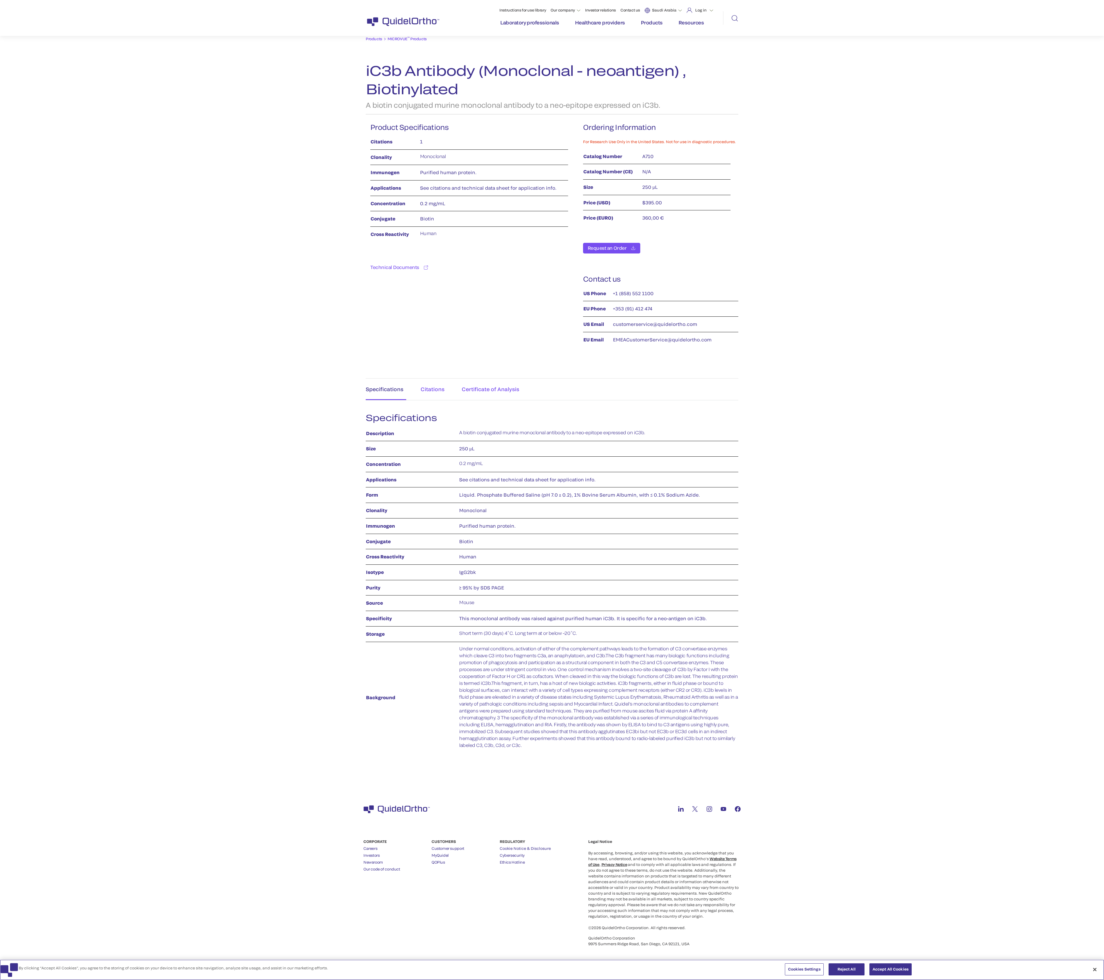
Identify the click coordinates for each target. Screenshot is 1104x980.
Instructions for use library (522, 10)
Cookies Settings (804, 969)
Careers (370, 848)
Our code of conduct (381, 869)
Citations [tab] (432, 389)
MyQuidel (440, 855)
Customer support (448, 848)
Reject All (846, 969)
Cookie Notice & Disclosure (525, 848)
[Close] (1094, 969)
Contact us (630, 10)
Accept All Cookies (890, 969)
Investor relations (600, 10)
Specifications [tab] (384, 389)
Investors (371, 855)
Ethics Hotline (512, 862)
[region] (552, 970)
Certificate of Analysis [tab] (490, 389)
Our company (563, 10)
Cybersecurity (512, 855)
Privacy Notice (614, 864)
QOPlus (438, 862)
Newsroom (373, 862)
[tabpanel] (552, 583)
